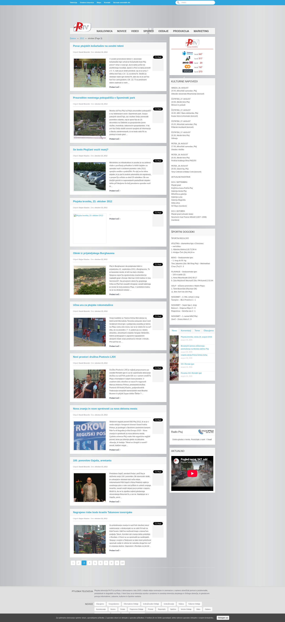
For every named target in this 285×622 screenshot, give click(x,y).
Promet (150, 609)
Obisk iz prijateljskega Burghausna (93, 253)
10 (122, 563)
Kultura (181, 604)
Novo (174, 330)
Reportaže (162, 609)
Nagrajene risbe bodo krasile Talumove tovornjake (102, 512)
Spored (148, 31)
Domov (73, 38)
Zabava (207, 609)
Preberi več (114, 87)
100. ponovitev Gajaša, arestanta (92, 460)
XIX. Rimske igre (187, 364)
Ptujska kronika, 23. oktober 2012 (92, 201)
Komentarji (186, 330)
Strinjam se (223, 618)
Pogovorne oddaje (136, 609)
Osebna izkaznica (87, 2)
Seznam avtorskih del (121, 2)
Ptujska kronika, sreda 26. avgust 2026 (196, 337)
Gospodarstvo (114, 604)
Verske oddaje (186, 609)
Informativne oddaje (131, 604)
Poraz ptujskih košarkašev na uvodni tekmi (98, 46)
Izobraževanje (169, 604)
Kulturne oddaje (194, 604)
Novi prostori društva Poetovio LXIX (94, 356)
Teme (197, 330)
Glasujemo (209, 330)
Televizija (73, 2)
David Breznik (84, 52)
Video (135, 31)
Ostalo (122, 609)
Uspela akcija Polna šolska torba (194, 355)
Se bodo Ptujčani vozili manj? (90, 149)
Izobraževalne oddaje (151, 604)
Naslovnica (105, 31)
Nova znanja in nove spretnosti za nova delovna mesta (105, 408)
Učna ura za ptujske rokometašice (93, 305)
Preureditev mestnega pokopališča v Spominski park (104, 97)
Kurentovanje (101, 609)
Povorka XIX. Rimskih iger (191, 373)
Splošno (173, 609)
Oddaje (163, 31)
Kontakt (107, 2)
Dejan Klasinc (84, 156)
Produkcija (181, 31)
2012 (82, 38)
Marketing (201, 31)
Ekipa (99, 2)
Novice (121, 31)
